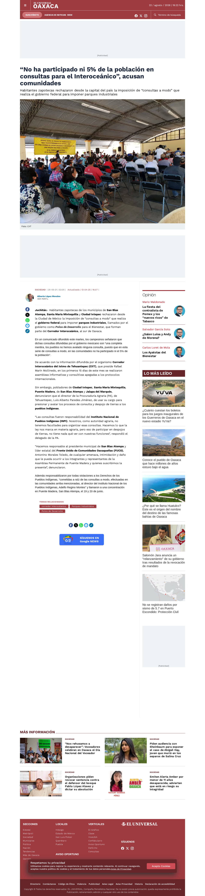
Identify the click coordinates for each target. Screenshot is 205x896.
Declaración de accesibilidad (160, 884)
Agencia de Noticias (55, 15)
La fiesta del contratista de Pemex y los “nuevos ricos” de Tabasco (155, 314)
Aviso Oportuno (96, 844)
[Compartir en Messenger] (27, 325)
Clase (91, 833)
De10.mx (92, 848)
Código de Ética (66, 884)
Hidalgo (60, 830)
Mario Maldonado (153, 301)
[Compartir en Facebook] (27, 309)
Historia (139, 884)
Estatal (27, 830)
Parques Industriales (83, 506)
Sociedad (40, 289)
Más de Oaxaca (31, 855)
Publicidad (94, 884)
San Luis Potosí (64, 837)
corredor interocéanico (54, 506)
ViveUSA (92, 837)
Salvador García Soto (156, 329)
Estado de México (65, 833)
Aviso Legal (107, 884)
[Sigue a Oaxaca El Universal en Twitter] (141, 15)
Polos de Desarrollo (52, 511)
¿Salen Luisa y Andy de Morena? (156, 336)
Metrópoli (28, 833)
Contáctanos (49, 884)
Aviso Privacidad (124, 884)
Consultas (93, 851)
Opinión (149, 294)
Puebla (59, 844)
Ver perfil (42, 299)
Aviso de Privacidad (121, 869)
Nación (26, 848)
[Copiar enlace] (27, 331)
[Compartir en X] (27, 315)
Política (27, 844)
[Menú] (25, 5)
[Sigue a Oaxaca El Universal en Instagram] (146, 15)
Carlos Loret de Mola (156, 347)
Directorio (35, 884)
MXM (69, 15)
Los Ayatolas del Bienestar (154, 354)
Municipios (28, 840)
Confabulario (95, 840)
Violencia (81, 884)
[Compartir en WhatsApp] (27, 320)
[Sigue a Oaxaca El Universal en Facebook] (137, 15)
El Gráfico (93, 830)
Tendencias (29, 851)
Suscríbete (32, 15)
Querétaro (61, 840)
